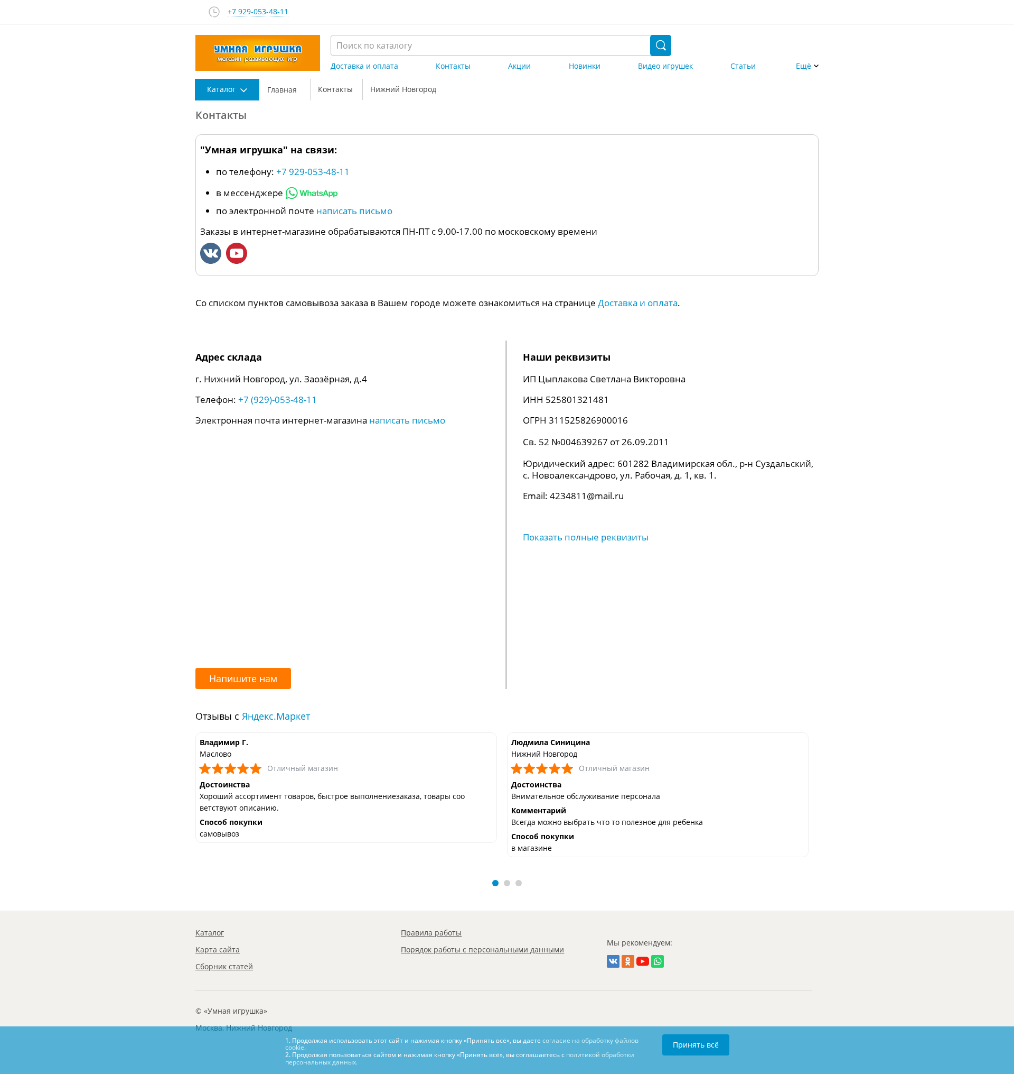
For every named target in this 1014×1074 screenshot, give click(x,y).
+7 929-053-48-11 (258, 11)
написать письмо (354, 211)
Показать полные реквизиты (586, 537)
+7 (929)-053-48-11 (277, 399)
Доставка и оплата (364, 66)
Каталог (209, 933)
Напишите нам (243, 678)
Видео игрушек (665, 66)
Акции (519, 66)
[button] (495, 883)
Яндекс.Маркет (276, 716)
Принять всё (696, 1045)
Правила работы (431, 933)
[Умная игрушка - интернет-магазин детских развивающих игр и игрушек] (257, 53)
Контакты (453, 66)
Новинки (584, 66)
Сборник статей (224, 966)
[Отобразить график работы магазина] (214, 11)
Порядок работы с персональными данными (482, 949)
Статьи (743, 66)
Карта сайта (217, 949)
